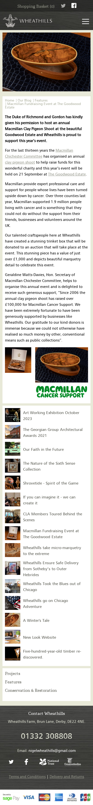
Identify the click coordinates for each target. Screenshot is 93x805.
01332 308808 (46, 736)
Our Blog (24, 100)
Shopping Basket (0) (36, 6)
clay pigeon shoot (20, 162)
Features (41, 100)
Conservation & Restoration (31, 690)
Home (9, 100)
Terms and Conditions (27, 777)
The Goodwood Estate (67, 174)
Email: (46, 751)
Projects (12, 673)
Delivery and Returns (67, 777)
